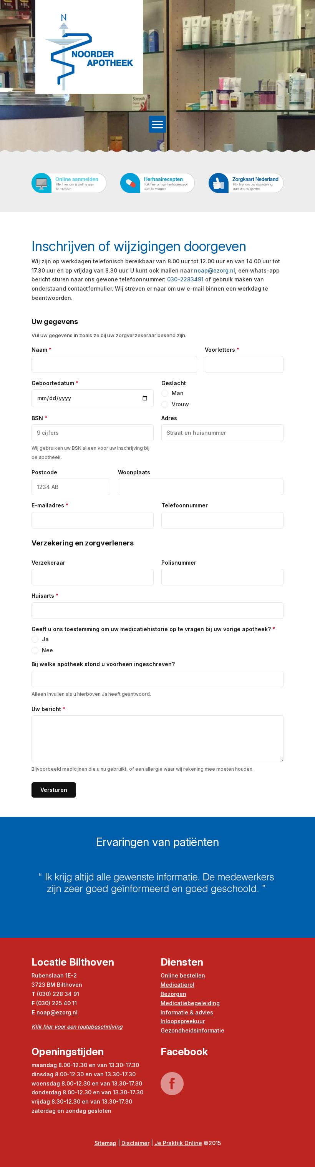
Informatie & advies (187, 1012)
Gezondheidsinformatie (192, 1030)
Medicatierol (177, 984)
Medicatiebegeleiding (190, 1003)
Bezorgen (173, 994)
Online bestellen (183, 975)
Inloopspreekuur (183, 1021)
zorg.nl (68, 1012)
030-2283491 (185, 279)
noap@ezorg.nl (214, 270)
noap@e (47, 1012)
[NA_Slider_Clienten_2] (158, 936)
